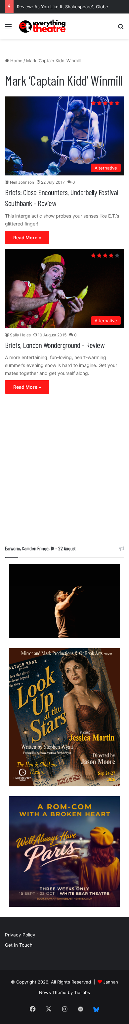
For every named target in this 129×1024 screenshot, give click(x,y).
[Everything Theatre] (43, 26)
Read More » (27, 237)
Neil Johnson (22, 182)
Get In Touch (18, 945)
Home (15, 60)
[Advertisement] (64, 471)
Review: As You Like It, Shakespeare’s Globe (62, 6)
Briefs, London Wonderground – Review (54, 345)
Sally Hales (20, 334)
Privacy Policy (20, 934)
